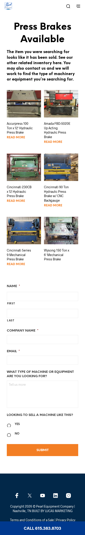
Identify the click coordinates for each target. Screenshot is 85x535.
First (11, 303)
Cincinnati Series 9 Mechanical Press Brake (19, 254)
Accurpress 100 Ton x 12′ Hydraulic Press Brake (20, 128)
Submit (42, 450)
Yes (17, 424)
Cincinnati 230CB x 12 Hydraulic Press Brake (19, 191)
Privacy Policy (65, 520)
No (17, 433)
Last (10, 320)
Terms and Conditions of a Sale (32, 520)
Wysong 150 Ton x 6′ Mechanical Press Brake (56, 254)
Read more (16, 137)
